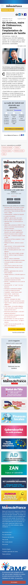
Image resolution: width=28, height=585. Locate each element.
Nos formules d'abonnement (14, 128)
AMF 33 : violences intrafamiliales (12, 258)
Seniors (17, 147)
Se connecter (17, 110)
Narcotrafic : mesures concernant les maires (14, 301)
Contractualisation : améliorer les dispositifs (14, 214)
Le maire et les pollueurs (9, 216)
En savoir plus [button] (19, 578)
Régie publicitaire (6, 554)
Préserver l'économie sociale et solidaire (13, 233)
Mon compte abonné (7, 542)
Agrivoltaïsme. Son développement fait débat (14, 260)
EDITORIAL (17, 199)
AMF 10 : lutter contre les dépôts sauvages (14, 253)
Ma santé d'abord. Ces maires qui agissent (14, 318)
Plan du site (5, 539)
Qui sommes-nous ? (7, 532)
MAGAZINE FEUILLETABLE (14, 202)
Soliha (3, 154)
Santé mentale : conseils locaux (11, 294)
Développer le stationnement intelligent (13, 288)
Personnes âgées (6, 150)
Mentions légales (6, 549)
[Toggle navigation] (2, 6)
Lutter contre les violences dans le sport (13, 265)
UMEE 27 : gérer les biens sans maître (13, 218)
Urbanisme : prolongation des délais (12, 299)
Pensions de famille (7, 147)
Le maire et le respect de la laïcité (12, 290)
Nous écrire (5, 544)
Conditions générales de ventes (10, 551)
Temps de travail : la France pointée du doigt (14, 246)
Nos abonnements (6, 534)
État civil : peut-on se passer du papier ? (13, 219)
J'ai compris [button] (14, 582)
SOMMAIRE (10, 199)
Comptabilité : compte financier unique (13, 292)
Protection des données (8, 537)
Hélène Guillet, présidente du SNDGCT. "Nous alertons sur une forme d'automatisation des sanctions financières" (14, 226)
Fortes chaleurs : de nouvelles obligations (13, 306)
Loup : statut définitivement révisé (12, 248)
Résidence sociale (18, 150)
